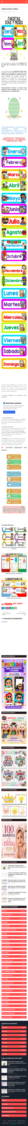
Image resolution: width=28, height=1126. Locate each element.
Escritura (13, 1005)
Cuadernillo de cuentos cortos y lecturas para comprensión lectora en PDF (17, 867)
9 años (13, 1054)
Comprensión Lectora (13, 971)
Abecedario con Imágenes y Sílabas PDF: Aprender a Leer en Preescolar (16, 887)
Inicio (2, 6)
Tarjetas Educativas (8, 6)
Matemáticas (13, 945)
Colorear (13, 967)
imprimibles (13, 918)
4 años (13, 1035)
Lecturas (13, 956)
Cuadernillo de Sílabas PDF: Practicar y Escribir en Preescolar (17, 893)
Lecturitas (13, 994)
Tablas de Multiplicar (13, 1009)
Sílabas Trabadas (13, 983)
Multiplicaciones (13, 1017)
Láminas (6, 1104)
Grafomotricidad (13, 960)
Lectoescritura (13, 914)
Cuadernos (13, 941)
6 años (13, 1042)
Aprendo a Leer (13, 948)
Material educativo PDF (10, 1111)
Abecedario (13, 926)
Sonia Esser (4, 11)
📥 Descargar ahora (9, 412)
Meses (2, 604)
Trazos (13, 937)
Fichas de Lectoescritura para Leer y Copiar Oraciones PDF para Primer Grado (17, 900)
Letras (13, 933)
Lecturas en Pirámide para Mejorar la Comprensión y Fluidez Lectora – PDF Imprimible (17, 874)
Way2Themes (13, 1122)
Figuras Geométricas (13, 1013)
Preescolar (13, 986)
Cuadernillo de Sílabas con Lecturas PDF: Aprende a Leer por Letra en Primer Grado (17, 1084)
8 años (13, 1050)
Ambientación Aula (8, 603)
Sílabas (13, 922)
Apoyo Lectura (13, 964)
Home (5, 1120)
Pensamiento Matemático (13, 929)
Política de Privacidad (12, 1120)
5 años (13, 1038)
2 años (13, 1027)
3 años (13, 1031)
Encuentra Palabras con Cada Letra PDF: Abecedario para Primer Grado (16, 881)
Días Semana (19, 603)
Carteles (14, 603)
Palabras (13, 952)
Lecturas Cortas (13, 990)
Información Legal (21, 1120)
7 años (13, 1046)
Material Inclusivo (8, 1108)
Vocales (13, 979)
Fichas (13, 910)
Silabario (13, 1002)
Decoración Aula (13, 975)
